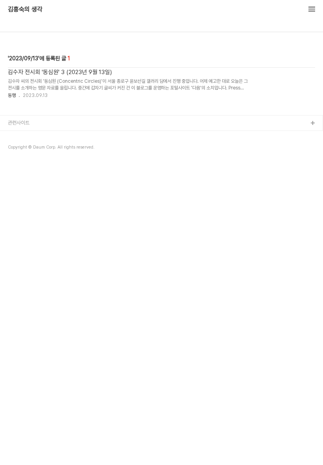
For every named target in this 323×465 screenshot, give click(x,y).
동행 (12, 95)
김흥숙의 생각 (25, 9)
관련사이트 (19, 123)
